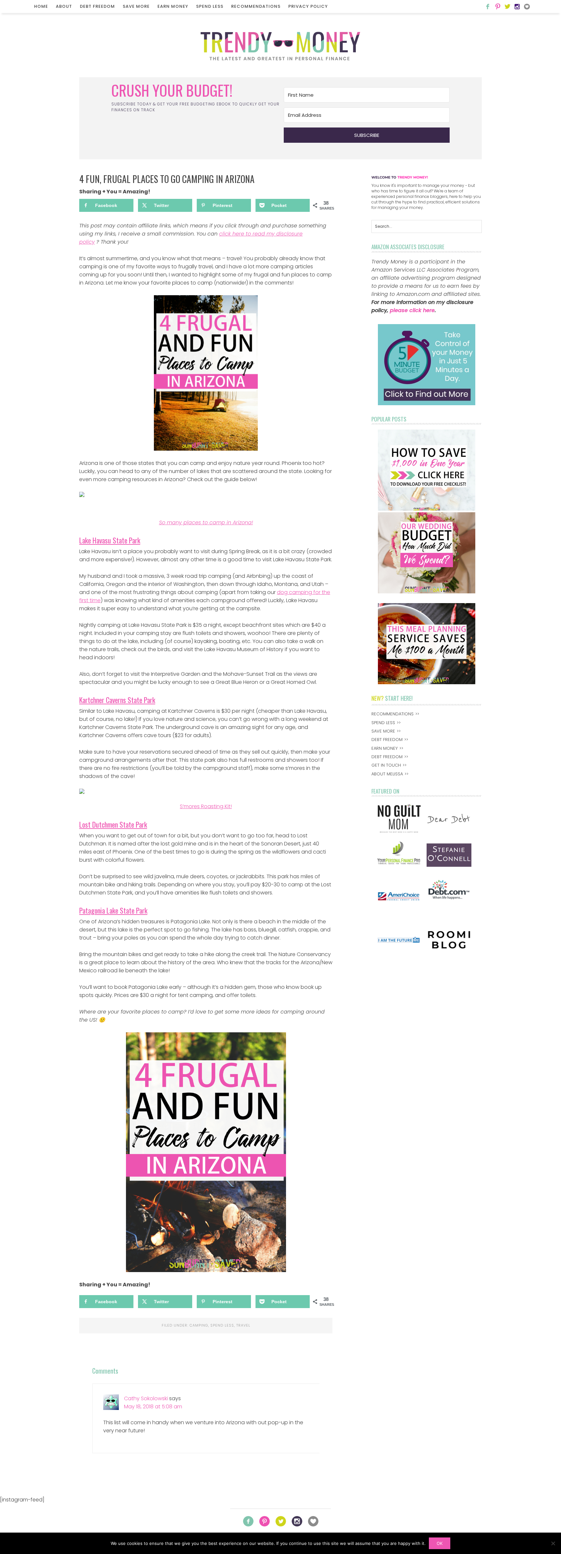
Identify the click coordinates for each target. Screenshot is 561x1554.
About (64, 6)
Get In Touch (386, 765)
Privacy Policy (308, 6)
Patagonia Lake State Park (113, 910)
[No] (553, 1543)
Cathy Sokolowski (146, 1398)
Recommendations (255, 6)
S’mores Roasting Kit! (206, 806)
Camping (199, 1325)
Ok (440, 1543)
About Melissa (387, 774)
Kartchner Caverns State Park (117, 700)
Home (41, 6)
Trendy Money (280, 46)
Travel (243, 1325)
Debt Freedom (97, 6)
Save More (136, 6)
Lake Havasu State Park (109, 540)
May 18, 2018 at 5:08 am (153, 1406)
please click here (412, 310)
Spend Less (209, 6)
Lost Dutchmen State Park (113, 824)
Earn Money (172, 6)
